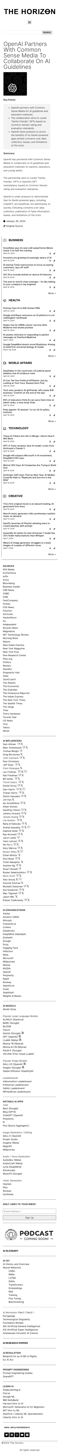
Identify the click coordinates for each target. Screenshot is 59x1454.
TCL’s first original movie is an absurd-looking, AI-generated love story (29, 505)
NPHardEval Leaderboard (17, 1091)
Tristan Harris (10, 792)
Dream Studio (10, 1139)
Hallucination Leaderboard (17, 1081)
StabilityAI (8, 992)
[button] (29, 22)
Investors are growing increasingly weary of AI (27, 257)
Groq (5, 944)
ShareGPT (8, 1376)
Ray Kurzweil (10, 834)
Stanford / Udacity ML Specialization (23, 1413)
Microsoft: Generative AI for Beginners (23, 1406)
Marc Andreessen (12, 747)
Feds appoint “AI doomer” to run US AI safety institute (26, 411)
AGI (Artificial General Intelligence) (21, 1326)
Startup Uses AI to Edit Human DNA (21, 308)
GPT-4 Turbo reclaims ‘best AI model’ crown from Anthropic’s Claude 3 (28, 447)
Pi (4, 1122)
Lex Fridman (9, 772)
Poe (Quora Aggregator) (16, 1125)
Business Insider (11, 586)
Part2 (29, 1312)
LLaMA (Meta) (10, 1040)
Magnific (7, 1146)
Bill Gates (8, 778)
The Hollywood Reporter (16, 693)
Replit (6, 978)
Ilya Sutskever (10, 889)
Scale (6, 989)
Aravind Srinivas (11, 883)
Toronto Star (10, 717)
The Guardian (10, 689)
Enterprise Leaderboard (15, 1084)
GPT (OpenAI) (10, 1036)
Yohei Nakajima (11, 862)
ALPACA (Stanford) (13, 1019)
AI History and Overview (16, 1264)
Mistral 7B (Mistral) (13, 1043)
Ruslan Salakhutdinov (14, 872)
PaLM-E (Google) (12, 1050)
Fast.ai (6, 1393)
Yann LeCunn (10, 841)
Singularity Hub (11, 672)
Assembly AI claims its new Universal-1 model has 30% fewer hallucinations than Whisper (29, 534)
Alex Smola (9, 879)
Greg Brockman (11, 754)
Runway (7, 982)
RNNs (12, 1274)
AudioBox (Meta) (12, 1159)
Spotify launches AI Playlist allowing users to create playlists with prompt (26, 524)
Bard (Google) (10, 1108)
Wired (6, 730)
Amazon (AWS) (11, 916)
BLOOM (7, 1026)
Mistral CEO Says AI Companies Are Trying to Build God (29, 466)
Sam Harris (9, 789)
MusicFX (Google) (12, 1173)
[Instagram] (17, 1435)
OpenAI (7, 971)
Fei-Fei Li (7, 844)
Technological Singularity (16, 1319)
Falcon (7, 1029)
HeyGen (7, 1184)
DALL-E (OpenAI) (12, 1135)
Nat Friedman (10, 775)
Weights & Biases (12, 995)
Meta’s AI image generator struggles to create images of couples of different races (27, 544)
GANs (12, 1281)
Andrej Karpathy (11, 827)
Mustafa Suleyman (13, 886)
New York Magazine (14, 648)
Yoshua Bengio (11, 751)
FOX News (8, 607)
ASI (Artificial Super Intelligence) (20, 1329)
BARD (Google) (11, 1023)
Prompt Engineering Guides (18, 1373)
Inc (4, 621)
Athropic (7, 920)
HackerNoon (9, 617)
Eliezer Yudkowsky (13, 900)
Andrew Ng (9, 865)
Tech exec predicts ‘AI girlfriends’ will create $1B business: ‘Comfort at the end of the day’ (28, 391)
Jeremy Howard (11, 813)
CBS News (8, 590)
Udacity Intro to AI (13, 1417)
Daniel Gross (10, 785)
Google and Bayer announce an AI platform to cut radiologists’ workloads (29, 316)
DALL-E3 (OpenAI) (13, 1064)
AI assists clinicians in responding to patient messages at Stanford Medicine (26, 336)
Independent (9, 624)
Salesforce (8, 985)
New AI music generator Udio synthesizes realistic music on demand (29, 514)
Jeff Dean (8, 764)
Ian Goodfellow (11, 803)
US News (8, 720)
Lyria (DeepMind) (12, 1166)
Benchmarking (16, 1301)
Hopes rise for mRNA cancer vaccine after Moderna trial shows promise (25, 326)
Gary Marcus (10, 848)
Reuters (7, 665)
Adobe (6, 913)
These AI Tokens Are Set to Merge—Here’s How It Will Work (28, 437)
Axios (6, 579)
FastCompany (10, 600)
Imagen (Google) (12, 1067)
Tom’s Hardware (11, 713)
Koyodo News (10, 627)
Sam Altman (9, 744)
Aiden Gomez (10, 806)
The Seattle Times (12, 703)
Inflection (8, 951)
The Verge (8, 706)
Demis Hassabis (11, 796)
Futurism (7, 610)
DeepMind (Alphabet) (14, 934)
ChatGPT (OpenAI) (13, 1115)
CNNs (12, 1271)
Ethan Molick (10, 855)
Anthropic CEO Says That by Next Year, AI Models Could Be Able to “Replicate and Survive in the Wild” (29, 477)
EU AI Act (8, 1359)
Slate (5, 675)
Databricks (9, 930)
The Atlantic (9, 682)
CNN (5, 596)
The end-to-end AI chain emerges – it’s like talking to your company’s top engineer (29, 283)
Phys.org (7, 658)
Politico (7, 662)
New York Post (11, 651)
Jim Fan (7, 799)
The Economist (11, 686)
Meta (5, 954)
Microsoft (8, 958)
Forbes (6, 603)
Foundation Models (13, 1322)
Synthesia (8, 1194)
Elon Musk (8, 858)
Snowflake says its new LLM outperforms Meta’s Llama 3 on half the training (28, 249)
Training (13, 1295)
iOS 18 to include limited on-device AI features (27, 274)
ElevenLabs (9, 1170)
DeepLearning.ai (11, 1389)
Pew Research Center (14, 655)
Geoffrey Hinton (11, 810)
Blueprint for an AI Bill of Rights (20, 1356)
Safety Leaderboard (13, 1088)
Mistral (6, 965)
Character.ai (9, 923)
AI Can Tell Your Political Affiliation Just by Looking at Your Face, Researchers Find (25, 381)
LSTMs (12, 1277)
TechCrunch (9, 679)
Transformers (16, 1284)
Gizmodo (8, 614)
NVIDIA (7, 968)
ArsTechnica (9, 572)
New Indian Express (13, 645)
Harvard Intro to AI (13, 1403)
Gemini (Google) (12, 1033)
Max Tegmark (10, 893)
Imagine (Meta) (11, 1142)
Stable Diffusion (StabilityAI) (18, 1071)
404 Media (8, 569)
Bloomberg (9, 583)
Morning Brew (10, 638)
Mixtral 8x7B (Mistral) (14, 1047)
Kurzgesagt (9, 1315)
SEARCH (47, 32)
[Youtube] (22, 1435)
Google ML (9, 1396)
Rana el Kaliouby (12, 823)
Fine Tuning (15, 1298)
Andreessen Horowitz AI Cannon (20, 1333)
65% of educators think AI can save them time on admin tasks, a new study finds (28, 401)
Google (7, 941)
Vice (5, 724)
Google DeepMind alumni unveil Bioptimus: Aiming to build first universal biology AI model (29, 345)
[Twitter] (6, 1435)
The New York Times (14, 700)
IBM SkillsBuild (10, 1400)
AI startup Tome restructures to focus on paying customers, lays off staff (28, 266)
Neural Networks (12, 1267)
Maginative (9, 631)
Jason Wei (8, 896)
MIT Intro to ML (11, 1410)
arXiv (5, 576)
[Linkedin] (11, 1435)
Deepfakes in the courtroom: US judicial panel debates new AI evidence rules (27, 372)
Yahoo (6, 727)
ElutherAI (7, 937)
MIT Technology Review (16, 634)
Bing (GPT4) (9, 1111)
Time (5, 710)
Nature (6, 641)
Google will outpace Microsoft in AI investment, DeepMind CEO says (27, 456)
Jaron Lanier (9, 837)
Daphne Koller (10, 830)
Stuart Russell (10, 869)
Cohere (7, 927)
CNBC (6, 593)
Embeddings (15, 1288)
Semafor (7, 669)
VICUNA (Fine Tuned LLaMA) (18, 1053)
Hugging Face (10, 947)
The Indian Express (13, 696)
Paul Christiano (11, 761)
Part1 (21, 1312)
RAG (11, 1291)
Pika (5, 1187)
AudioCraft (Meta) (13, 1163)
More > (52, 293)
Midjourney (9, 961)
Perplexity (8, 975)
